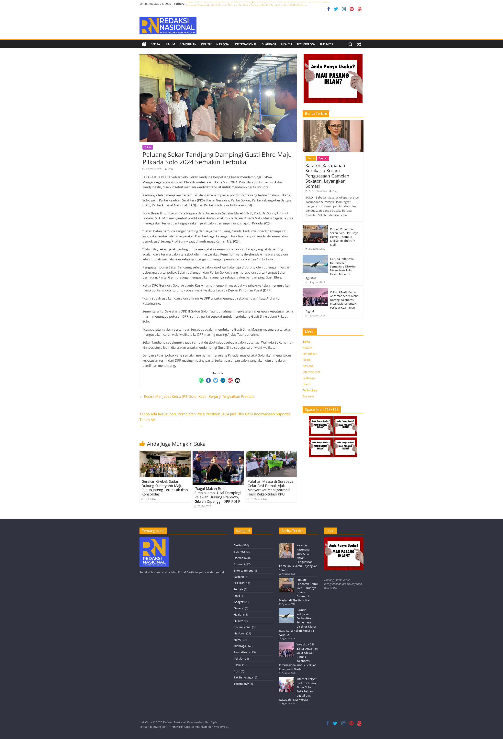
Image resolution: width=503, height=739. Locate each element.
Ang (170, 168)
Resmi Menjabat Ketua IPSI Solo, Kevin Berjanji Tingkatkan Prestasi (197, 396)
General (239, 608)
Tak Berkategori (244, 677)
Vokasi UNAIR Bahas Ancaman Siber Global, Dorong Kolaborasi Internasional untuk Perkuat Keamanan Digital (258, 4)
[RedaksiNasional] (154, 539)
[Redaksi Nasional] (144, 44)
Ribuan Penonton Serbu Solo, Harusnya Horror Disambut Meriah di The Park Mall (344, 236)
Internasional (246, 44)
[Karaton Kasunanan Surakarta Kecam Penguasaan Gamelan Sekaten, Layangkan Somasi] (333, 122)
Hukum (170, 44)
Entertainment (243, 570)
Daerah (323, 158)
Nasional (223, 44)
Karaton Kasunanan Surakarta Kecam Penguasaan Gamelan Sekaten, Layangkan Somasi (327, 175)
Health (286, 44)
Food (237, 595)
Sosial (237, 665)
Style (237, 671)
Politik (206, 44)
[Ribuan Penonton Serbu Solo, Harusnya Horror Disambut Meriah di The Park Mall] (315, 227)
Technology (306, 44)
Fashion (239, 577)
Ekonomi (239, 564)
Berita (155, 44)
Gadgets (239, 602)
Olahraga (269, 44)
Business (326, 44)
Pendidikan (188, 44)
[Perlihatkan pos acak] (359, 44)
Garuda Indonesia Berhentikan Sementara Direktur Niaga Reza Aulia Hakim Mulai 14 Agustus (331, 268)
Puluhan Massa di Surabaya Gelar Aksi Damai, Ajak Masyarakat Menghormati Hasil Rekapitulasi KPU (270, 487)
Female (238, 589)
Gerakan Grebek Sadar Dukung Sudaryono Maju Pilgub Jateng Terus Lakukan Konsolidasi (164, 487)
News (237, 640)
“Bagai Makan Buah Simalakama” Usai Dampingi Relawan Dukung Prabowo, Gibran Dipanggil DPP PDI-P (218, 495)
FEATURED (240, 583)
